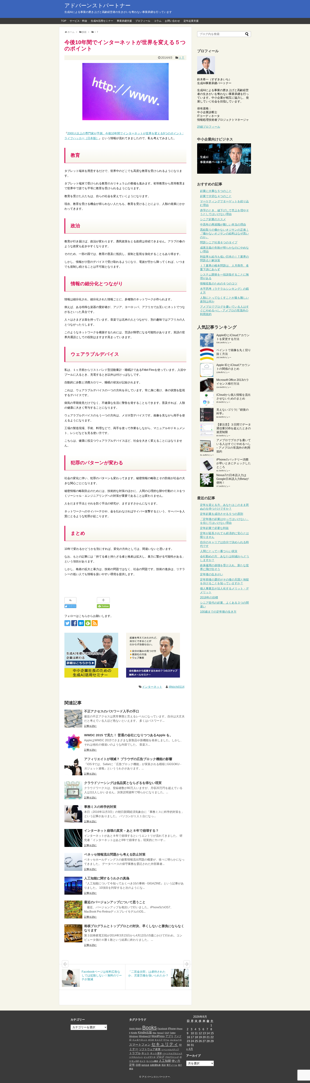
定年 (132, 1064)
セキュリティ (164, 1044)
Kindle (134, 1033)
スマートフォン (140, 1044)
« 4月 (189, 1049)
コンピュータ (176, 1040)
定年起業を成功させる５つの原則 (221, 513)
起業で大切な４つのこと (216, 196)
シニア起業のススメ (213, 219)
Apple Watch (135, 1028)
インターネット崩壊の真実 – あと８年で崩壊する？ (121, 830)
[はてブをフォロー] (81, 623)
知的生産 (145, 1065)
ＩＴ (181, 57)
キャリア (159, 1040)
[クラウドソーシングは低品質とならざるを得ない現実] (73, 790)
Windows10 (145, 1036)
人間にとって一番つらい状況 (218, 551)
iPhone (172, 1028)
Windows (133, 1036)
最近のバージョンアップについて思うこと (114, 902)
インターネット (152, 686)
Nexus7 (160, 1033)
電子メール (171, 1065)
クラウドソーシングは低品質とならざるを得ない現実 (123, 783)
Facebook (162, 1028)
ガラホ (151, 1040)
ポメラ (142, 1061)
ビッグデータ (150, 1057)
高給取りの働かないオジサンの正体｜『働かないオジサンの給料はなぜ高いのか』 (224, 233)
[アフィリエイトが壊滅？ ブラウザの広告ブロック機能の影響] (73, 766)
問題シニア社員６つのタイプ (218, 242)
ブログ (160, 1056)
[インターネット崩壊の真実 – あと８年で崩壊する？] (73, 838)
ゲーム (166, 1040)
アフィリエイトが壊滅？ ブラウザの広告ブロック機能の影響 (128, 759)
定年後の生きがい (211, 574)
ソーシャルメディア (170, 1049)
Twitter (173, 1033)
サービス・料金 (78, 20)
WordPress (158, 1036)
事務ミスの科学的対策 (100, 807)
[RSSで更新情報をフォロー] (95, 623)
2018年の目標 (209, 597)
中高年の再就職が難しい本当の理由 (223, 224)
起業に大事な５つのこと (216, 190)
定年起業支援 (191, 20)
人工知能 (165, 1061)
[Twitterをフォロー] (67, 623)
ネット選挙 (156, 1053)
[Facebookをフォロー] (74, 623)
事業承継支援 (124, 20)
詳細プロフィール (208, 126)
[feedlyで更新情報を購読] (88, 623)
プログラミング (172, 1057)
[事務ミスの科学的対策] (73, 814)
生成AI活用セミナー (102, 20)
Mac (154, 1033)
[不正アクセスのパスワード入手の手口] (73, 719)
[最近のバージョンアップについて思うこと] (73, 909)
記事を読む (90, 726)
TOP (63, 20)
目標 (138, 1064)
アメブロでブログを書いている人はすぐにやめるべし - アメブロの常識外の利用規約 (224, 310)
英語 (163, 1065)
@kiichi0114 (176, 686)
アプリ (169, 1036)
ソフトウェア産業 (150, 1049)
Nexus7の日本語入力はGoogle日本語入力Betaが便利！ (232, 479)
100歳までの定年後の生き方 (218, 611)
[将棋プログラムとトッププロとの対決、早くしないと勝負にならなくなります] (73, 933)
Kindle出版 (145, 1032)
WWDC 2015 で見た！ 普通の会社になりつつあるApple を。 (128, 735)
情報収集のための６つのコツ (218, 283)
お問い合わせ (172, 20)
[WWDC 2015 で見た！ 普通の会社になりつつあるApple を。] (73, 742)
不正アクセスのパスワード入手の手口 (111, 711)
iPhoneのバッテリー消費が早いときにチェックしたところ (233, 463)
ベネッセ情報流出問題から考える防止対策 (114, 854)
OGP (167, 1033)
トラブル (135, 1053)
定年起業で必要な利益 (214, 528)
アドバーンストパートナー (97, 5)
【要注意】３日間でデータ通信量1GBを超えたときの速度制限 (233, 428)
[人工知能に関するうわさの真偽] (73, 886)
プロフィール (142, 20)
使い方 (176, 1060)
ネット (145, 1053)
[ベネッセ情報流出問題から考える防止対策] (73, 862)
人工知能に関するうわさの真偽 (106, 878)
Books (149, 1027)
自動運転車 (155, 1065)
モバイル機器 (152, 1061)
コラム (157, 20)
